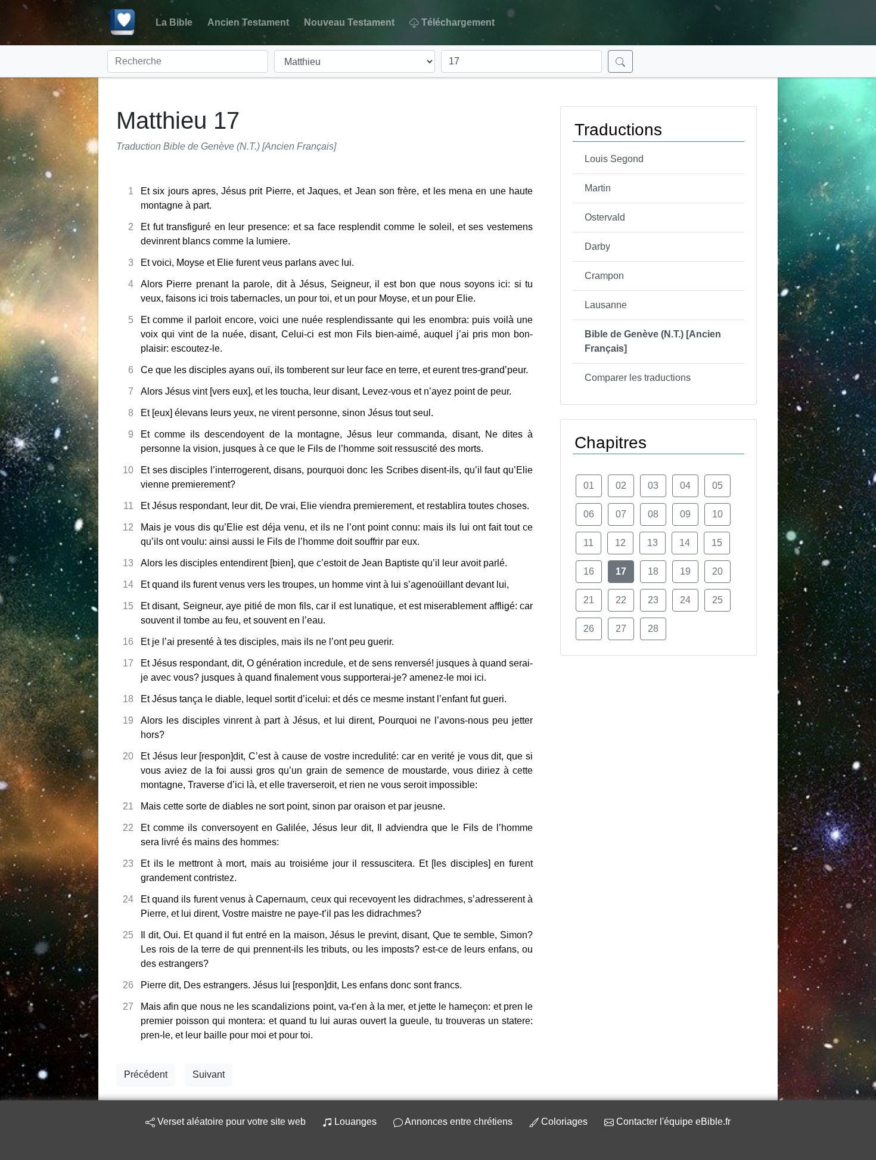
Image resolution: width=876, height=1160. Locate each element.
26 (588, 629)
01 (588, 485)
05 (717, 485)
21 (588, 600)
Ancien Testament (248, 22)
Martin (598, 188)
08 (653, 514)
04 (685, 485)
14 (684, 543)
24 (685, 600)
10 (717, 514)
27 (621, 629)
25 (717, 600)
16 (588, 571)
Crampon (604, 276)
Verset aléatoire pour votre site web (230, 1121)
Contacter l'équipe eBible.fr (672, 1121)
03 (653, 485)
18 (653, 571)
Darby (597, 246)
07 (621, 514)
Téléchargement (458, 22)
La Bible (174, 22)
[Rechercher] (620, 61)
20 (717, 571)
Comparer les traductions (638, 378)
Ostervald (605, 217)
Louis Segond (614, 159)
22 (621, 600)
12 (620, 543)
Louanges (355, 1121)
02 (621, 485)
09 (685, 514)
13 (652, 543)
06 (588, 514)
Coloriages (564, 1121)
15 (717, 543)
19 (685, 571)
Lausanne (606, 305)
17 (621, 571)
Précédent (145, 1074)
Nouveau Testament (349, 22)
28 (653, 629)
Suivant (208, 1074)
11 (588, 543)
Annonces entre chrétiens (458, 1121)
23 (653, 600)
